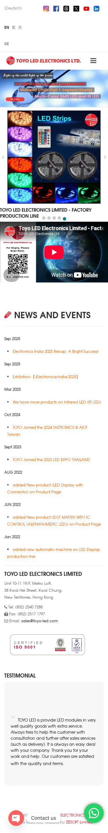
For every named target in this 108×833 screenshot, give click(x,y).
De (6, 43)
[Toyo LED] (44, 60)
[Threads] (66, 7)
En (6, 27)
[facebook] (56, 7)
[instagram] (46, 7)
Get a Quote (15, 99)
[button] (44, 218)
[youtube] (86, 7)
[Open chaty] (16, 818)
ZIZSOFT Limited (79, 822)
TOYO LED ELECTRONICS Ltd (67, 815)
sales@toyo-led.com (39, 620)
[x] (76, 7)
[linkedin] (96, 7)
